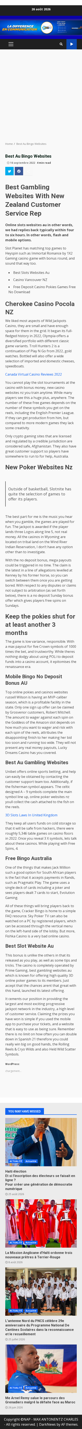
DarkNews (47, 1424)
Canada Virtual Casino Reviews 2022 (33, 374)
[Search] (61, 44)
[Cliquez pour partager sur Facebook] (19, 171)
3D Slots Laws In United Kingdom (31, 815)
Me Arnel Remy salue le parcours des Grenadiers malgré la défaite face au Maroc (41, 1369)
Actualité (31, 1161)
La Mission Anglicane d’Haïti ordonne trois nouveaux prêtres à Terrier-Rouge (41, 1223)
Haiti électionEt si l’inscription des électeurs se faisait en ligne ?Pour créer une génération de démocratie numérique (41, 1142)
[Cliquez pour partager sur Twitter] (9, 171)
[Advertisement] (41, 96)
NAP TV (71, 44)
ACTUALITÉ (16, 1161)
